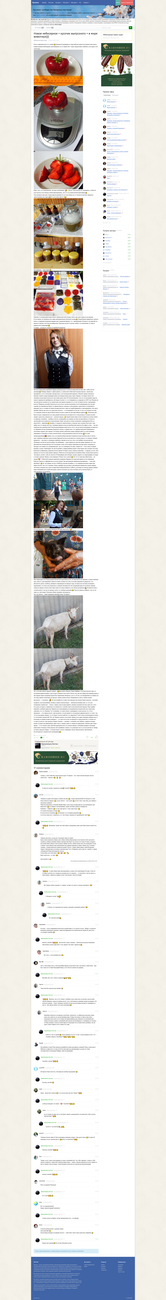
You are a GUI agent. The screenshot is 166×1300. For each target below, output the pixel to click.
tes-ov (108, 205)
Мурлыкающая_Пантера (49, 744)
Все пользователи (107, 262)
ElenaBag (107, 240)
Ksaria (40, 1224)
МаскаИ (108, 216)
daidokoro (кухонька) (112, 201)
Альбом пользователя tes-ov (110, 282)
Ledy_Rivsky (42, 1181)
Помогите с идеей (112, 207)
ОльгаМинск (108, 247)
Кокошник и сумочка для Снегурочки (117, 189)
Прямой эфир (108, 92)
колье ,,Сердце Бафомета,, (114, 213)
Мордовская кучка (112, 218)
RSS (118, 38)
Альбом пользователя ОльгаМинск (112, 314)
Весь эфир (105, 222)
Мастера (50, 2)
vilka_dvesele (110, 199)
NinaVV (108, 210)
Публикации (115, 95)
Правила (120, 1266)
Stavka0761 (109, 176)
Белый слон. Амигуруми (113, 134)
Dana (40, 1156)
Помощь (120, 1270)
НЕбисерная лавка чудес (40, 40)
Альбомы (49, 27)
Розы (108, 178)
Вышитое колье (111, 159)
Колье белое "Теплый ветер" (114, 145)
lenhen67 (41, 1133)
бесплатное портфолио (59, 13)
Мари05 (41, 1043)
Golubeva (41, 834)
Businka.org (36, 1298)
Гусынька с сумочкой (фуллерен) (115, 128)
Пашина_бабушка (43, 771)
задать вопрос (41, 15)
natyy (40, 1202)
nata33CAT (42, 1067)
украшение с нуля (101, 13)
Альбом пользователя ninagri (110, 276)
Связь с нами (121, 1272)
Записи (103, 1264)
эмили (40, 1089)
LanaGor (109, 111)
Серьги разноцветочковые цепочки (116, 140)
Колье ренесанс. (111, 107)
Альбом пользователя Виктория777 (112, 294)
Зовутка (41, 984)
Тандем (109, 195)
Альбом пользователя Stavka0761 (112, 301)
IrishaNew (107, 250)
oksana (108, 99)
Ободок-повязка (111, 184)
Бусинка (35, 2)
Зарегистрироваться (127, 2)
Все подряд (39, 27)
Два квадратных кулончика (114, 165)
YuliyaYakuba (42, 924)
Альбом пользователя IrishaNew (111, 324)
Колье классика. (111, 101)
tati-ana (41, 794)
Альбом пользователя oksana (110, 308)
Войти (118, 2)
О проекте (120, 1264)
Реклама (120, 1268)
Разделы (103, 1266)
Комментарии (107, 95)
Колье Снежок (123, 282)
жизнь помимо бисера (40, 735)
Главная (44, 2)
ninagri (107, 243)
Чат (80, 2)
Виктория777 (110, 149)
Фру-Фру (41, 961)
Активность (104, 1270)
